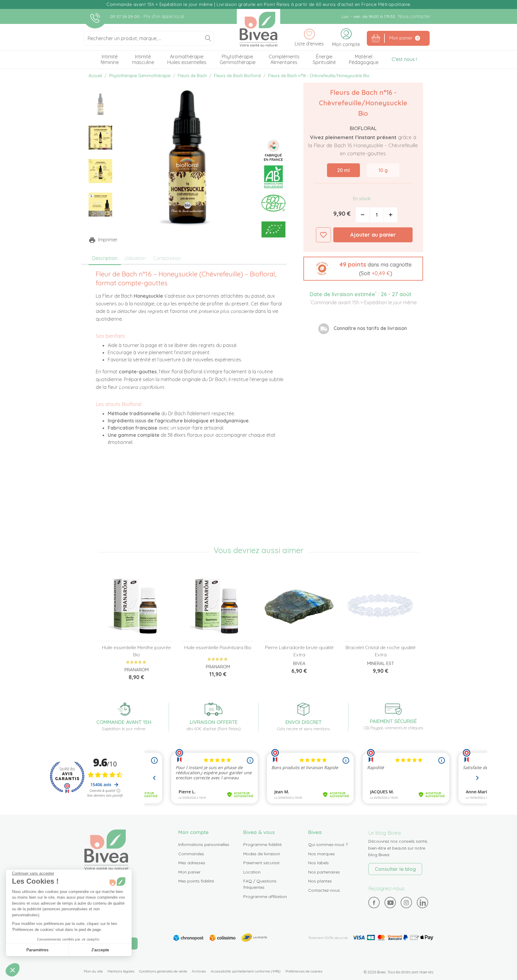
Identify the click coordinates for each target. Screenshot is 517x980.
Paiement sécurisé (261, 862)
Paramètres (37, 949)
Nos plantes (320, 881)
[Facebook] (374, 902)
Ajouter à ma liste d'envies (323, 235)
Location (252, 872)
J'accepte (100, 949)
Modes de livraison (261, 853)
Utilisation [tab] (135, 258)
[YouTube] (390, 902)
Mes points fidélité (196, 881)
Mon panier (189, 872)
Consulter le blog (395, 869)
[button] (363, 269)
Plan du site (93, 971)
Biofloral (363, 128)
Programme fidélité (262, 844)
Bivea (258, 29)
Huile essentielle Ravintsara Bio (217, 647)
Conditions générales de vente (163, 971)
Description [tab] (104, 258)
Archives (199, 971)
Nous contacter (414, 16)
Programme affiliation (265, 896)
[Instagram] (406, 902)
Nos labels (318, 862)
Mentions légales (120, 971)
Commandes (191, 853)
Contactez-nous (324, 890)
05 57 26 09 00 (125, 16)
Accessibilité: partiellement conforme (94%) (246, 971)
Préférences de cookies (303, 971)
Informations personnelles (203, 844)
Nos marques (321, 853)
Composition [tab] (167, 258)
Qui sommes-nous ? (328, 844)
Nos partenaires (324, 872)
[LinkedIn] (422, 902)
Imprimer (108, 240)
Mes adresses (191, 862)
